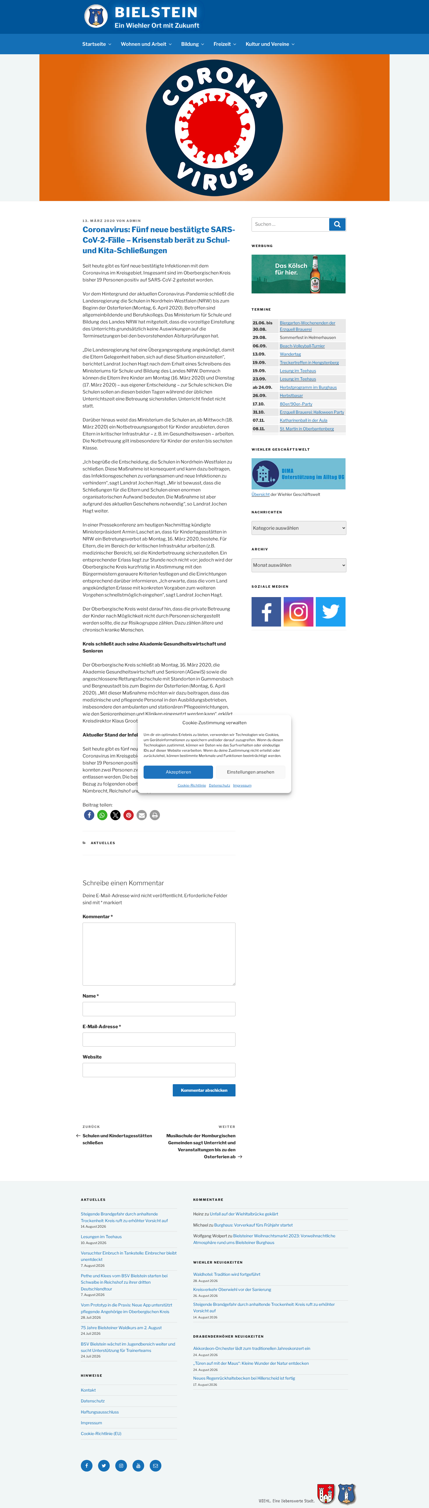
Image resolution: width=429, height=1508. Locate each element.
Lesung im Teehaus (298, 370)
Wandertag (290, 353)
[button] (89, 815)
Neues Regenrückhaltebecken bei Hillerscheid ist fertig (244, 1378)
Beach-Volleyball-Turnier (302, 345)
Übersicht (261, 494)
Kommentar (98, 916)
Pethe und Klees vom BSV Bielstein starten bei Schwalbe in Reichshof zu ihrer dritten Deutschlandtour (124, 1282)
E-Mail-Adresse (102, 1026)
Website (92, 1057)
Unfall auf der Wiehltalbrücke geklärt (244, 1213)
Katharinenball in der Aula (303, 420)
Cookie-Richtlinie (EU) (101, 1433)
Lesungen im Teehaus (101, 1236)
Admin (133, 221)
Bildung (190, 44)
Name (91, 996)
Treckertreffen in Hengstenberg (309, 362)
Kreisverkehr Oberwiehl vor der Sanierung (232, 1289)
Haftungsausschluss (100, 1411)
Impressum (242, 785)
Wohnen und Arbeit (143, 44)
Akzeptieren (178, 772)
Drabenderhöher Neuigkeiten (228, 1336)
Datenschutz (219, 785)
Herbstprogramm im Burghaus (308, 387)
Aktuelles (103, 843)
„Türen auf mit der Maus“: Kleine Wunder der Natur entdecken (251, 1363)
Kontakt (88, 1390)
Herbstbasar (291, 395)
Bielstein (156, 12)
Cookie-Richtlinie (192, 785)
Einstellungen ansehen (250, 772)
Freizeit (222, 44)
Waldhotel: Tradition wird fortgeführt (226, 1274)
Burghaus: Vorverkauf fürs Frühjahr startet (253, 1224)
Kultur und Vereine (267, 44)
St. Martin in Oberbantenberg (307, 428)
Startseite (94, 44)
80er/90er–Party (296, 403)
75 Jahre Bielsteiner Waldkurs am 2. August (121, 1327)
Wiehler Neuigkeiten (218, 1262)
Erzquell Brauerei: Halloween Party (312, 412)
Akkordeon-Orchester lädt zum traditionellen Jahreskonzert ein (251, 1348)
